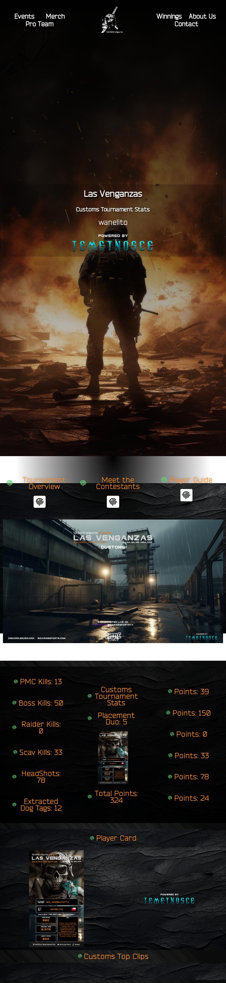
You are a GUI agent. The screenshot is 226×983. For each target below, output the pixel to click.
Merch (55, 16)
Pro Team (40, 23)
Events (24, 16)
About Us (202, 16)
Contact (186, 23)
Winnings (169, 16)
